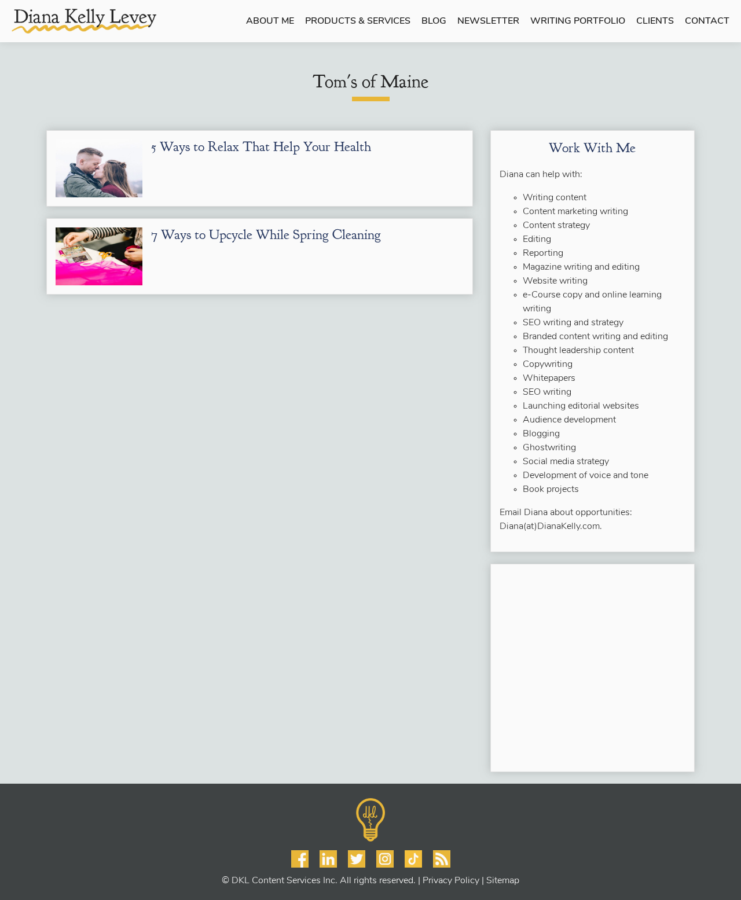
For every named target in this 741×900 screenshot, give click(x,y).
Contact (707, 21)
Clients (655, 21)
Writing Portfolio (577, 21)
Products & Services (357, 21)
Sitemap (502, 881)
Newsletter (488, 21)
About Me (270, 21)
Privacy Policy (451, 881)
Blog (433, 21)
